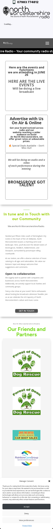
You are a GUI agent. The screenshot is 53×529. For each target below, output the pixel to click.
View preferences (26, 520)
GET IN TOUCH (26, 311)
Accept (26, 506)
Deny (26, 513)
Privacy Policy (27, 526)
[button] (49, 481)
